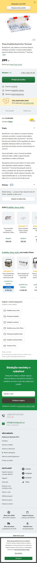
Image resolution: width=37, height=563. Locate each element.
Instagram (27, 473)
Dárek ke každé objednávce (10, 456)
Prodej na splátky (7, 460)
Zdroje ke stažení (7, 504)
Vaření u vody (6, 492)
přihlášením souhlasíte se (18, 406)
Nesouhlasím (18, 553)
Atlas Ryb (5, 482)
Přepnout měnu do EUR (18, 8)
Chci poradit (10, 111)
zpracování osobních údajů (21, 549)
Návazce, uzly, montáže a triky (7, 487)
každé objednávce (18, 94)
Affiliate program (7, 496)
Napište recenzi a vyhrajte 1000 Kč (7, 473)
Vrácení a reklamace (8, 449)
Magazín (4, 478)
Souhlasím (18, 558)
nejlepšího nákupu (17, 90)
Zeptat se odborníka (18, 199)
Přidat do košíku (18, 80)
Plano (10, 122)
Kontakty (5, 441)
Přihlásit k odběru (18, 400)
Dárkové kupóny (7, 500)
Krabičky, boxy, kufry (15, 207)
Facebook (27, 478)
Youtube (27, 469)
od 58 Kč (14, 86)
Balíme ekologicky (9, 452)
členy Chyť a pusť (16, 64)
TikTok (27, 482)
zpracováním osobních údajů (26, 406)
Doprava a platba (7, 445)
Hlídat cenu (27, 111)
